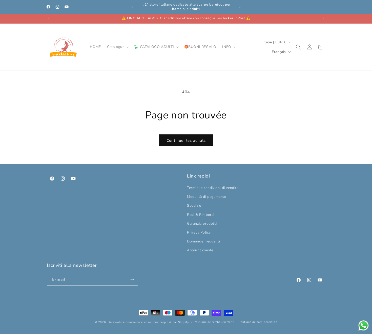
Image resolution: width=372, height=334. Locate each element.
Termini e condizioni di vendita (213, 187)
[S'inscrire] (132, 279)
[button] (117, 47)
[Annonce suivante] (239, 7)
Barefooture (116, 322)
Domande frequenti (203, 241)
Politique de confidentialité (258, 322)
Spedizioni (195, 205)
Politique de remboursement (214, 322)
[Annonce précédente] (132, 7)
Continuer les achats (186, 140)
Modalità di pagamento (206, 197)
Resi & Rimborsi (200, 214)
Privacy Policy (199, 232)
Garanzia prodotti (202, 223)
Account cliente (200, 250)
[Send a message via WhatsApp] (363, 325)
